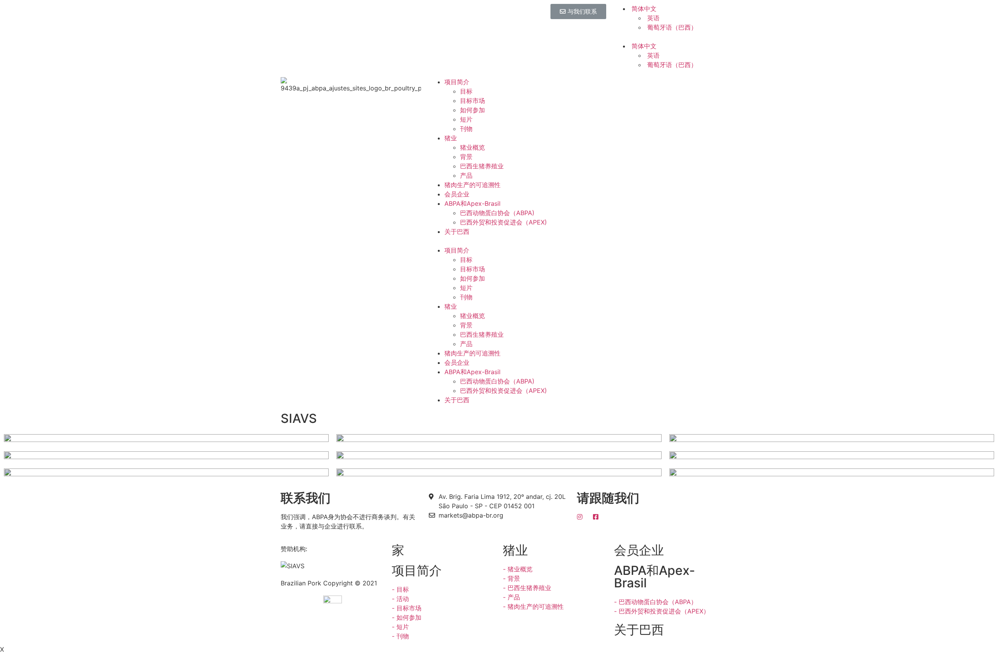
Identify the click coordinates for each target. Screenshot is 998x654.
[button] (578, 11)
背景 (466, 157)
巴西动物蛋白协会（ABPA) (497, 213)
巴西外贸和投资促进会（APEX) (503, 222)
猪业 (450, 138)
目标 (466, 91)
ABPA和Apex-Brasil (472, 203)
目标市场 (472, 100)
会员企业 (456, 194)
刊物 (466, 129)
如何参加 (472, 110)
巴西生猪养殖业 (482, 166)
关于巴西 (456, 231)
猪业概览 (472, 147)
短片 (466, 119)
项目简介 (456, 82)
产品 (466, 175)
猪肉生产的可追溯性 (472, 185)
